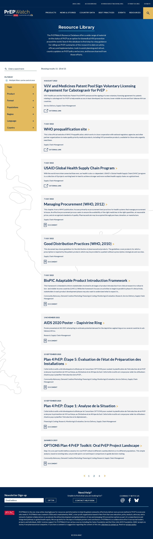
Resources (135, 12)
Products (51, 12)
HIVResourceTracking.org (112, 4)
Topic (9, 87)
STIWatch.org (133, 4)
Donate (147, 4)
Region (10, 114)
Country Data (87, 12)
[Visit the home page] (16, 12)
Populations (12, 107)
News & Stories (68, 12)
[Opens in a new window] (9, 514)
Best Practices (106, 12)
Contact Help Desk (84, 500)
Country (11, 127)
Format (10, 100)
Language (11, 121)
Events (122, 12)
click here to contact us (109, 524)
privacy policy (131, 524)
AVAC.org (76, 4)
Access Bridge (91, 4)
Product (11, 94)
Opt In (51, 500)
